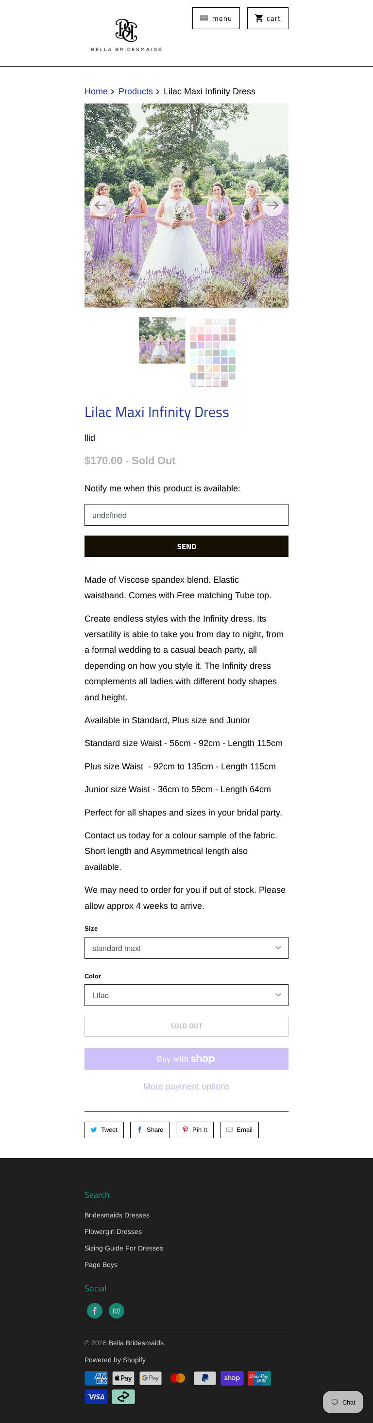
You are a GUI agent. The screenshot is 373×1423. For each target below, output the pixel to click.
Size (91, 928)
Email (245, 1129)
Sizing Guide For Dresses (124, 1248)
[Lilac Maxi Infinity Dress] (186, 206)
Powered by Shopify (115, 1360)
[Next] (273, 205)
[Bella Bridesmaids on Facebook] (94, 1311)
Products (136, 91)
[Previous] (100, 205)
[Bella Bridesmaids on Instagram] (116, 1311)
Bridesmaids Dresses (117, 1215)
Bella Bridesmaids (136, 1343)
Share (155, 1129)
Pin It (199, 1129)
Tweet (109, 1129)
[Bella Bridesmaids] (123, 33)
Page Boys (101, 1264)
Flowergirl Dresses (113, 1231)
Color (93, 976)
